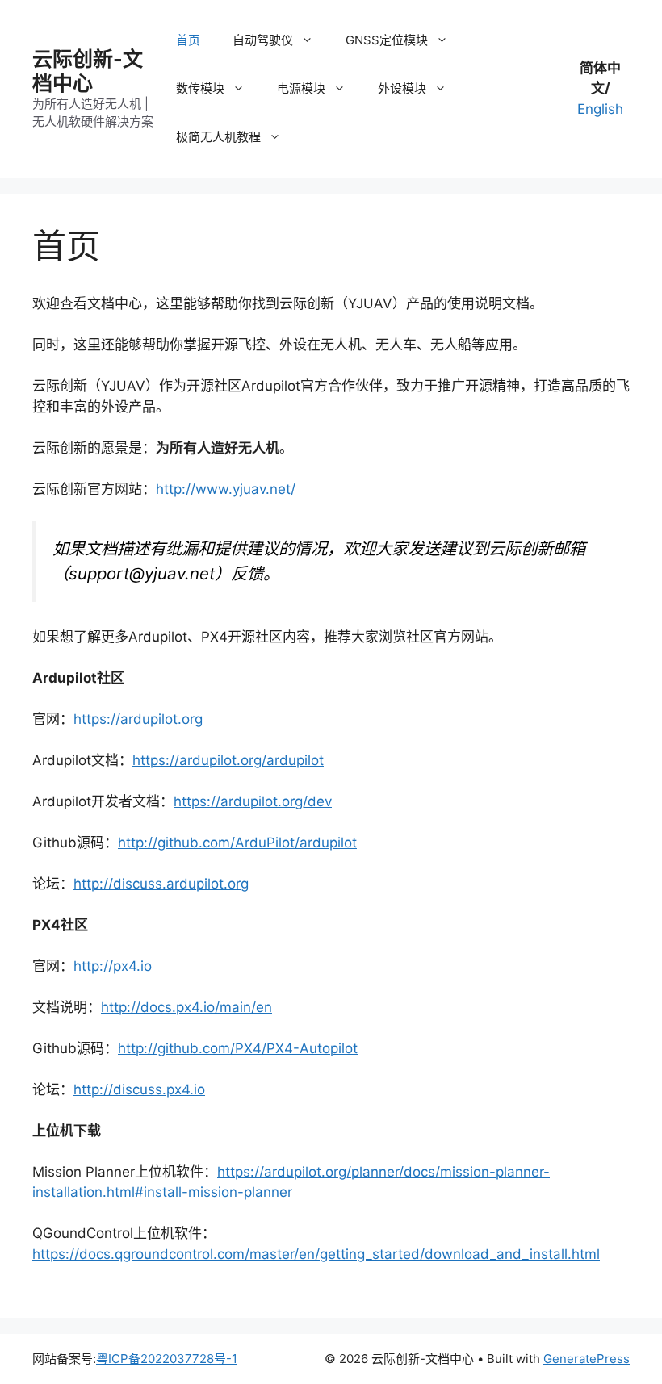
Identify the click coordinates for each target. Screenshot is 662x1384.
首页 (188, 40)
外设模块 (402, 88)
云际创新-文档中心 (87, 71)
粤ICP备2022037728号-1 (166, 1358)
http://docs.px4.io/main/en (186, 1007)
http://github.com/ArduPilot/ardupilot (237, 842)
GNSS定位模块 (387, 40)
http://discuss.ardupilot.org (161, 884)
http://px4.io (112, 966)
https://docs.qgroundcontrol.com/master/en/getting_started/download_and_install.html (316, 1254)
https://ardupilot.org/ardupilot (228, 760)
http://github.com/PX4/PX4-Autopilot (238, 1048)
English (600, 109)
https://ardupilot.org (138, 719)
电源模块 (301, 88)
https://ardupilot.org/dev (253, 801)
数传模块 (200, 88)
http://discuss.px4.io (139, 1089)
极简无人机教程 (218, 136)
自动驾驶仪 (263, 40)
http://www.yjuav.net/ (225, 489)
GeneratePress (586, 1358)
